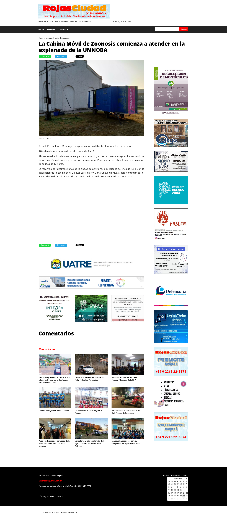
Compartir (45, 56)
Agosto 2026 (178, 479)
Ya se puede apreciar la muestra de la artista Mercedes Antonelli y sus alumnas (54, 443)
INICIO (41, 29)
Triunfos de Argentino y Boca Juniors (54, 410)
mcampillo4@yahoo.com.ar (50, 481)
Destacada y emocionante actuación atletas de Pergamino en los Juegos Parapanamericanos (54, 380)
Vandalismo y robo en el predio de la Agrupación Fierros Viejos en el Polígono (90, 443)
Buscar (184, 29)
